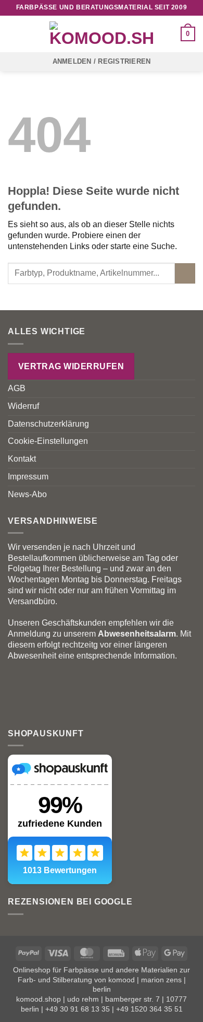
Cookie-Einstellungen (48, 441)
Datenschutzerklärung (48, 423)
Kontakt (22, 458)
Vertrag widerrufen (71, 366)
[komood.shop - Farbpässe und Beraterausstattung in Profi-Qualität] (101, 33)
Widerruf (23, 406)
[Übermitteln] (185, 273)
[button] (14, 33)
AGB (17, 388)
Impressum (28, 476)
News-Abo (27, 494)
